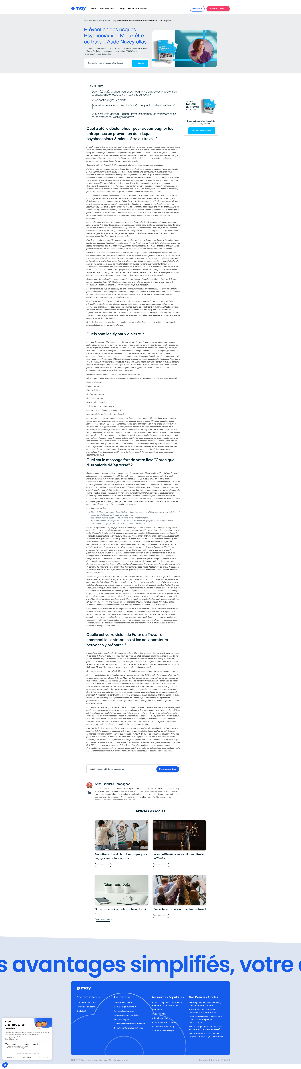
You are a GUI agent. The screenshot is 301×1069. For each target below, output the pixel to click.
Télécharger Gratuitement (202, 131)
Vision (93, 8)
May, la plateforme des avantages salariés (97, 20)
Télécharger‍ (140, 63)
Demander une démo (167, 769)
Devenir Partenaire (137, 8)
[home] (78, 9)
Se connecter (197, 8)
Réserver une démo (218, 8)
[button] (108, 9)
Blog (122, 8)
